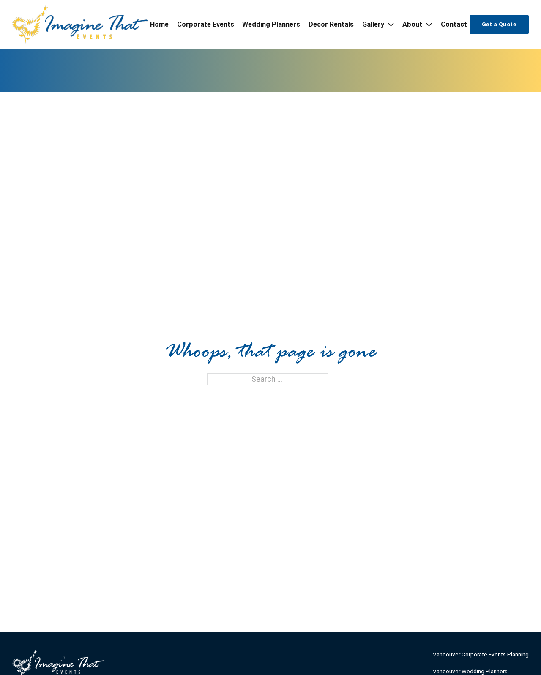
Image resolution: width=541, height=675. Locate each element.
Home (159, 24)
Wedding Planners (271, 24)
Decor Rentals (331, 24)
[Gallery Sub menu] (391, 24)
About (412, 24)
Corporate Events (205, 24)
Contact (454, 24)
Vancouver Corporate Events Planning (481, 654)
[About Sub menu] (429, 24)
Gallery (373, 24)
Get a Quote (499, 24)
